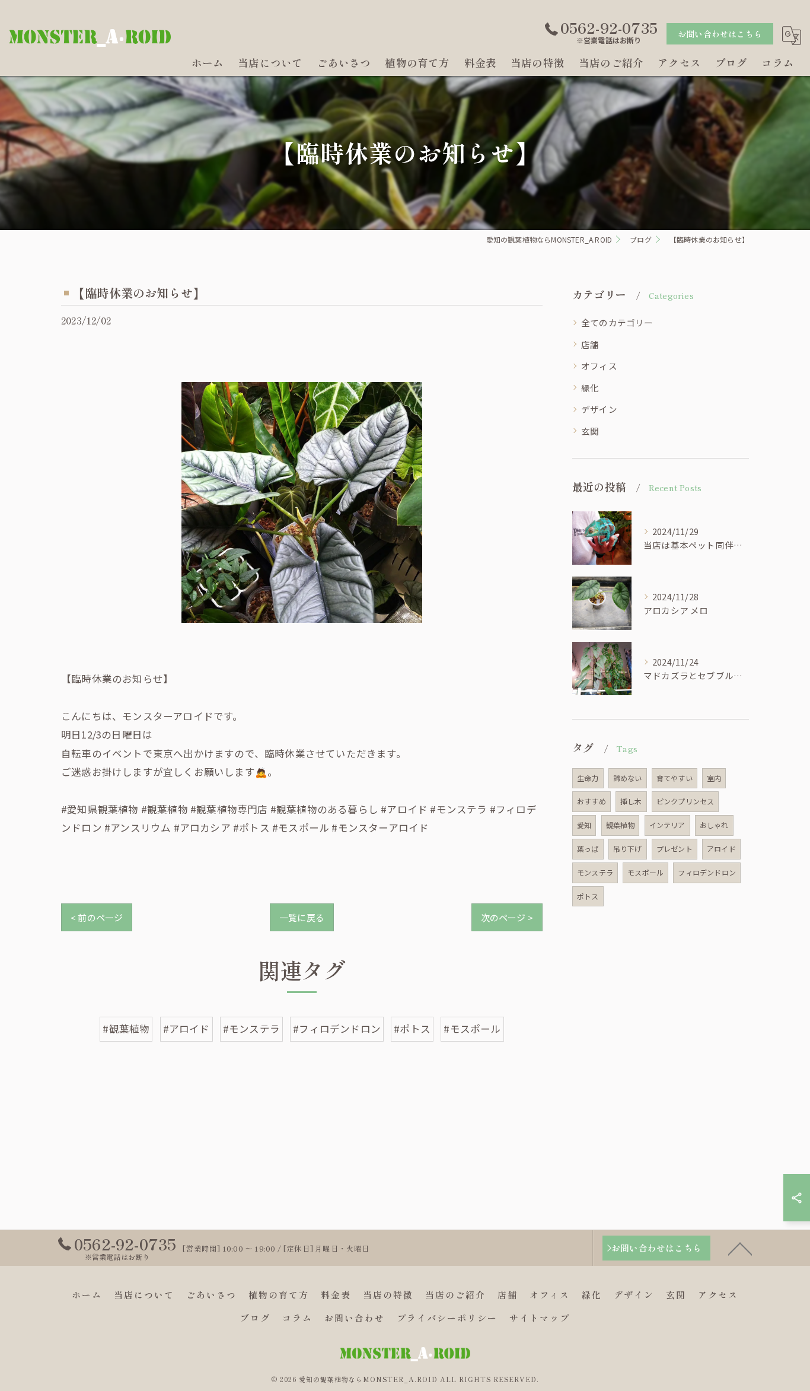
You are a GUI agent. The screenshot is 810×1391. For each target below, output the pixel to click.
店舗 (590, 344)
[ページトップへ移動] (740, 1248)
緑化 (590, 387)
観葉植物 (620, 825)
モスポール (645, 872)
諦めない (627, 778)
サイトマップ (539, 1318)
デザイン (599, 409)
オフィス (599, 365)
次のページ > (507, 917)
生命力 (588, 778)
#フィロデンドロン (337, 1028)
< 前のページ (97, 917)
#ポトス (412, 1028)
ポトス (588, 896)
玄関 (590, 431)
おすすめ (591, 801)
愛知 (584, 825)
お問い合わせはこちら (720, 34)
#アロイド (186, 1028)
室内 (714, 778)
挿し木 (631, 801)
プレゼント (674, 848)
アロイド (721, 848)
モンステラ (595, 872)
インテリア (667, 825)
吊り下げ (627, 848)
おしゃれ (714, 825)
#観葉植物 (126, 1028)
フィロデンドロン (707, 872)
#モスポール (472, 1028)
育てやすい (674, 778)
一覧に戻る (301, 917)
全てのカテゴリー (617, 322)
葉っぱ (588, 848)
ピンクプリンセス (685, 801)
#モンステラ (251, 1028)
